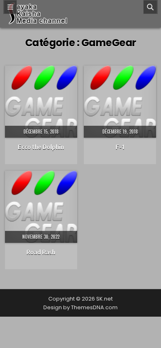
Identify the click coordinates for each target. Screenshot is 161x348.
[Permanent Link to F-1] (120, 102)
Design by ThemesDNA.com (80, 307)
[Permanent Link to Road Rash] (41, 207)
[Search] (150, 7)
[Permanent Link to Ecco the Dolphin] (41, 102)
